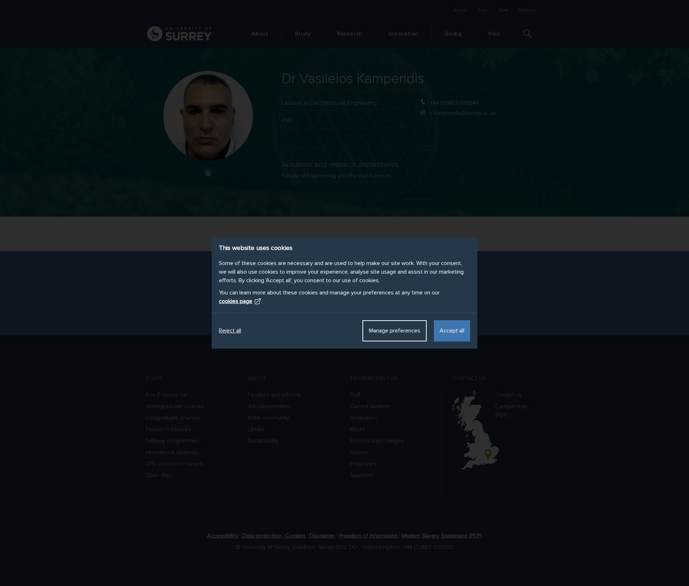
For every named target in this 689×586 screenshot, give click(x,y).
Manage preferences (394, 330)
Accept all (452, 330)
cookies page (235, 301)
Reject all (230, 330)
